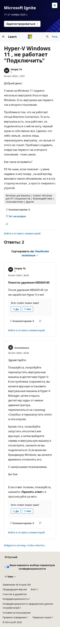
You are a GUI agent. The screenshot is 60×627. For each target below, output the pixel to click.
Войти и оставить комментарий (22, 233)
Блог (33, 589)
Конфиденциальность (15, 598)
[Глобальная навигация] (3, 37)
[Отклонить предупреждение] (54, 5)
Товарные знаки (41, 617)
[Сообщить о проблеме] (7, 224)
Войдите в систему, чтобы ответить (24, 545)
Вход (54, 36)
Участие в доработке (15, 594)
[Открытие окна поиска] (47, 37)
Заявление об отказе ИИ (17, 584)
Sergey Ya (16, 69)
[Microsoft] (30, 36)
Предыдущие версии (15, 589)
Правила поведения (14, 617)
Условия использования (16, 612)
